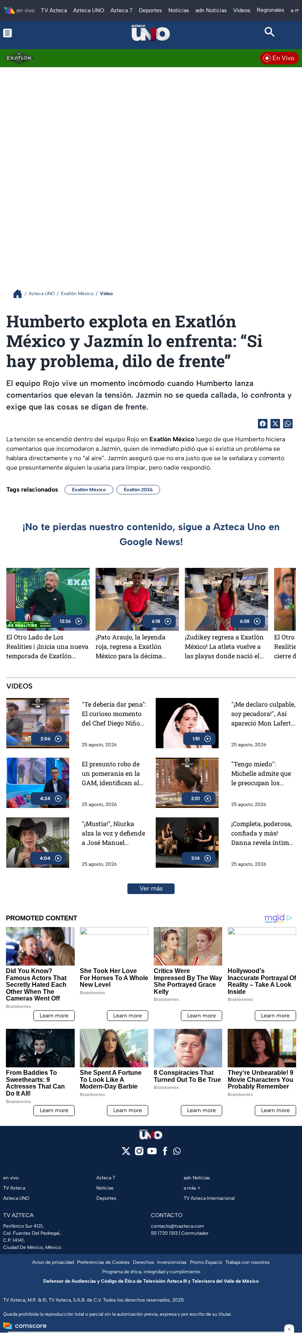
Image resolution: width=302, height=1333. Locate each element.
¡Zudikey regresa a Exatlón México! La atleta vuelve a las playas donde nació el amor (224, 646)
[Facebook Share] (262, 423)
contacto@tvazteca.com (177, 1226)
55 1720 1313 (164, 1233)
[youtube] (152, 1153)
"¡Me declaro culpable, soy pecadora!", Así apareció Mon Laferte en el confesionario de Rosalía (263, 714)
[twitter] (126, 1153)
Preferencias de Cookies (103, 1262)
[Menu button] (32, 33)
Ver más (151, 888)
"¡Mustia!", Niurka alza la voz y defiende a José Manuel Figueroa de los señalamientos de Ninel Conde (113, 833)
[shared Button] (288, 423)
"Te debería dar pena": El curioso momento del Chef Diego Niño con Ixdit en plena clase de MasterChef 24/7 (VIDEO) (114, 714)
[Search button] (270, 33)
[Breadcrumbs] (21, 294)
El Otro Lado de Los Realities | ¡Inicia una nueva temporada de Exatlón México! (47, 646)
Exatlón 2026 (138, 489)
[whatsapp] (177, 1153)
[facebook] (165, 1153)
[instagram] (139, 1153)
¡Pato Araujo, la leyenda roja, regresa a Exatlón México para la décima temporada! (131, 646)
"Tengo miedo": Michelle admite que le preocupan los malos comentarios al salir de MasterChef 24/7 (263, 774)
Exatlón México (89, 489)
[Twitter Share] (275, 423)
